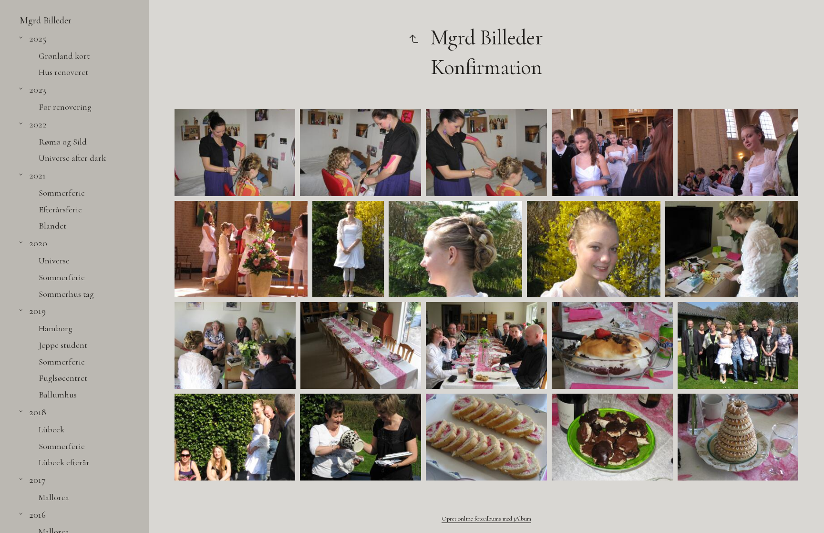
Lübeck (51, 429)
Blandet (52, 225)
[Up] (413, 38)
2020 (38, 243)
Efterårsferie (60, 209)
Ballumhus (58, 394)
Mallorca (54, 497)
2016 (37, 515)
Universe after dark (72, 158)
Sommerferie (62, 193)
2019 (37, 311)
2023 (37, 89)
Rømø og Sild (63, 141)
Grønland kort (64, 56)
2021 (37, 175)
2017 (37, 480)
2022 (38, 124)
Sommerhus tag (66, 294)
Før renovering (65, 107)
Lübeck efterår (64, 462)
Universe (54, 260)
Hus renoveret (63, 72)
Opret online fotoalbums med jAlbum (486, 519)
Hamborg (55, 328)
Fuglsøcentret (63, 378)
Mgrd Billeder (46, 20)
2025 (37, 38)
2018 (37, 412)
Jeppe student (63, 345)
